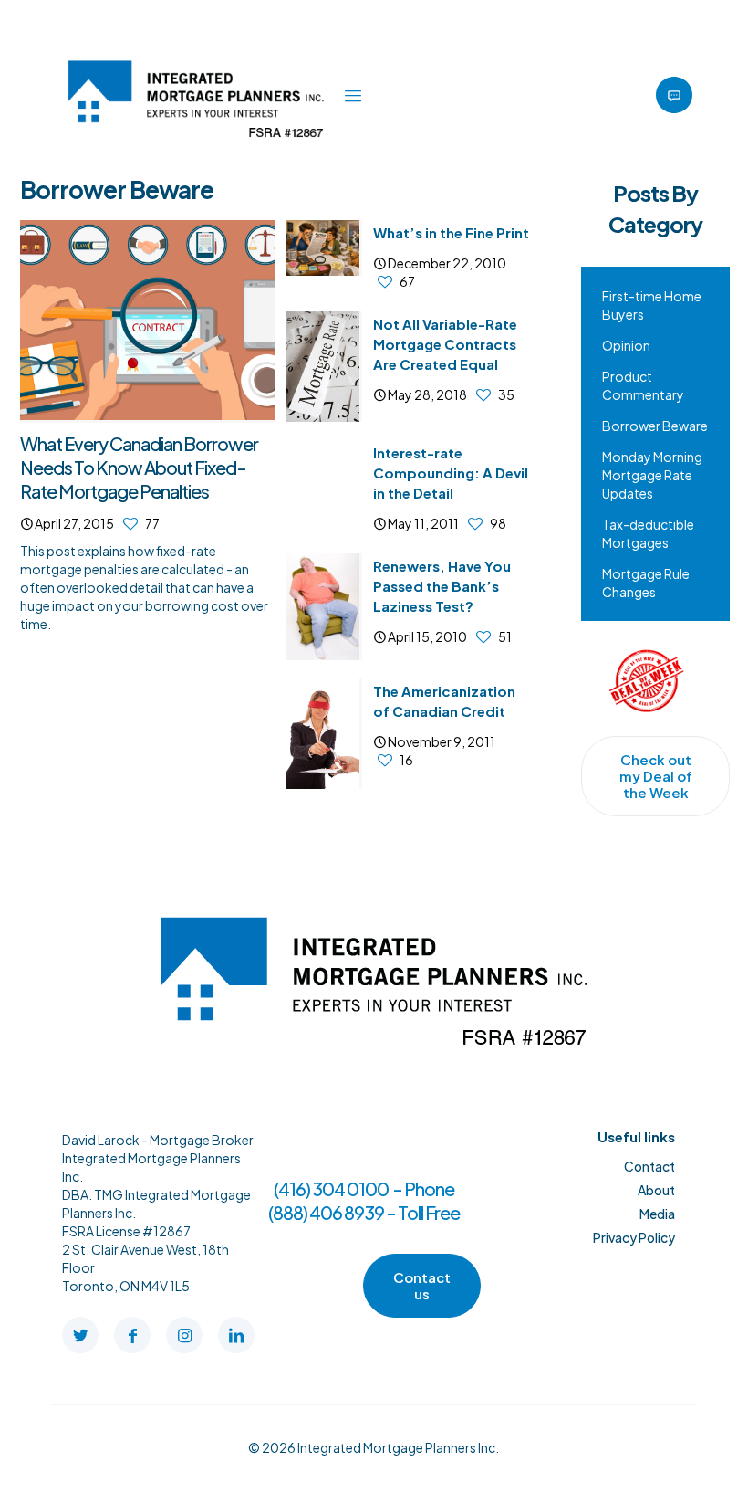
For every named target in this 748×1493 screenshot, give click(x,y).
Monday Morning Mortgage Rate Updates (652, 474)
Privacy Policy (634, 1237)
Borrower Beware (655, 425)
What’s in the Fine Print (451, 232)
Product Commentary (643, 385)
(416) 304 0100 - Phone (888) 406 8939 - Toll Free (364, 1200)
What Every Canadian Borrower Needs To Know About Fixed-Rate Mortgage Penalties (139, 467)
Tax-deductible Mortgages (648, 533)
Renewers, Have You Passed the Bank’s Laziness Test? (442, 586)
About (656, 1190)
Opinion (626, 345)
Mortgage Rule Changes (646, 582)
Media (657, 1213)
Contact (649, 1166)
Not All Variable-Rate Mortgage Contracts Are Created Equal (445, 344)
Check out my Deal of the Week (655, 776)
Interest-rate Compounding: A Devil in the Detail (450, 472)
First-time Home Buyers (651, 305)
